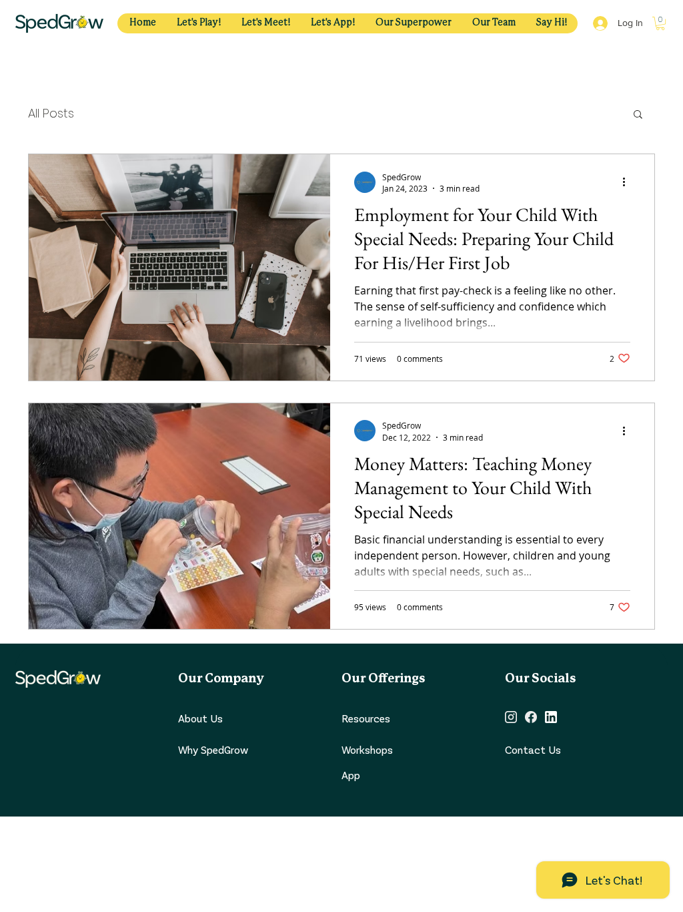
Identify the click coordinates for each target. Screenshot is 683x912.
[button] (660, 23)
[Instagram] (511, 717)
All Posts (51, 113)
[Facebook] (531, 717)
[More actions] (628, 182)
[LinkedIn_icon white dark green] (551, 717)
